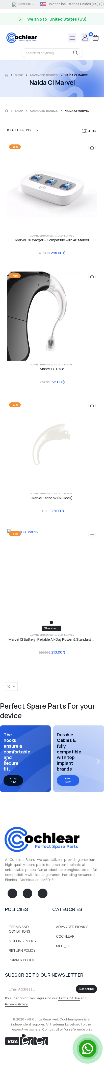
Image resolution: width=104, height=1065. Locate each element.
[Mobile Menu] (72, 37)
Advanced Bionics (41, 235)
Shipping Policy (22, 940)
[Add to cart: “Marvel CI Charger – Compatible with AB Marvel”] (92, 147)
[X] (27, 893)
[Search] (75, 53)
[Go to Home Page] (6, 75)
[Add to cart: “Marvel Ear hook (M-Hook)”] (92, 405)
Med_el (63, 945)
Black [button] (51, 622)
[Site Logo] (21, 37)
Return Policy (22, 950)
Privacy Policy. (16, 1004)
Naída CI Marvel (64, 235)
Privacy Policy (22, 960)
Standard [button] (51, 628)
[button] (89, 131)
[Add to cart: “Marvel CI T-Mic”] (92, 276)
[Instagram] (42, 893)
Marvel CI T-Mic (52, 368)
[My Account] (85, 37)
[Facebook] (12, 893)
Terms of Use (69, 998)
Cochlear (65, 936)
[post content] (52, 187)
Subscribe (86, 989)
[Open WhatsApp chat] (87, 1048)
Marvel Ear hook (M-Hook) (52, 498)
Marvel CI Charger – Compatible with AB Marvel (52, 240)
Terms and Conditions (19, 929)
